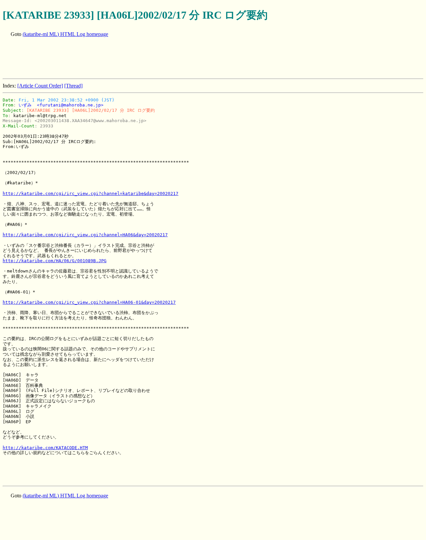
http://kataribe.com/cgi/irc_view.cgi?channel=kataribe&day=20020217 (90, 193)
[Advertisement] (124, 59)
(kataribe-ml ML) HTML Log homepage (65, 34)
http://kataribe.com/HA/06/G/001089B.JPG (54, 260)
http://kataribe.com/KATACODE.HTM (45, 447)
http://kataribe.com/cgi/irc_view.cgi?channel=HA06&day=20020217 (85, 234)
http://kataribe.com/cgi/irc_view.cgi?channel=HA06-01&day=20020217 (89, 302)
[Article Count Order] (40, 86)
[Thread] (73, 86)
